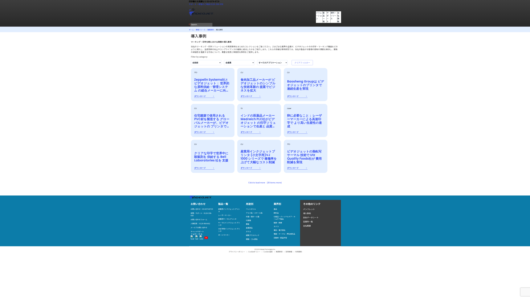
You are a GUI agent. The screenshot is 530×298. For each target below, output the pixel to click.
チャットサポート (197, 231)
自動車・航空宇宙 (280, 237)
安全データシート (311, 217)
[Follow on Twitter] (196, 237)
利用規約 (298, 251)
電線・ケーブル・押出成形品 (284, 234)
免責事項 (279, 251)
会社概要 (307, 225)
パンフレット (309, 209)
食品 (275, 209)
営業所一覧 (308, 221)
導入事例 (307, 213)
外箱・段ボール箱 (252, 216)
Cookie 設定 (268, 251)
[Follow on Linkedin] (201, 237)
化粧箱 (248, 220)
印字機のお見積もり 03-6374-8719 (204, 1)
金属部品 (249, 228)
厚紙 (247, 224)
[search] (189, 24)
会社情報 (338, 17)
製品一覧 (324, 17)
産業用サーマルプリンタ (227, 219)
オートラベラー (224, 235)
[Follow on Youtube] (206, 237)
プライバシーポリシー (237, 251)
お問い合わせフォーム (199, 219)
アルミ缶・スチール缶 (254, 213)
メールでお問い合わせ (199, 227)
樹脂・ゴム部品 (252, 239)
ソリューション (319, 15)
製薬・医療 (278, 222)
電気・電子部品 (279, 230)
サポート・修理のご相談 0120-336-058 (206, 4)
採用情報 (289, 251)
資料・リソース (333, 15)
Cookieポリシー (254, 251)
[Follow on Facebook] (192, 237)
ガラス (248, 231)
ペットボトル (251, 209)
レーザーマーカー (224, 215)
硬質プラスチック (252, 235)
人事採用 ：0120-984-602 (200, 223)
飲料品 (276, 213)
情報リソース (201, 29)
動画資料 (210, 29)
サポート (328, 17)
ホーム (191, 29)
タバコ (276, 226)
